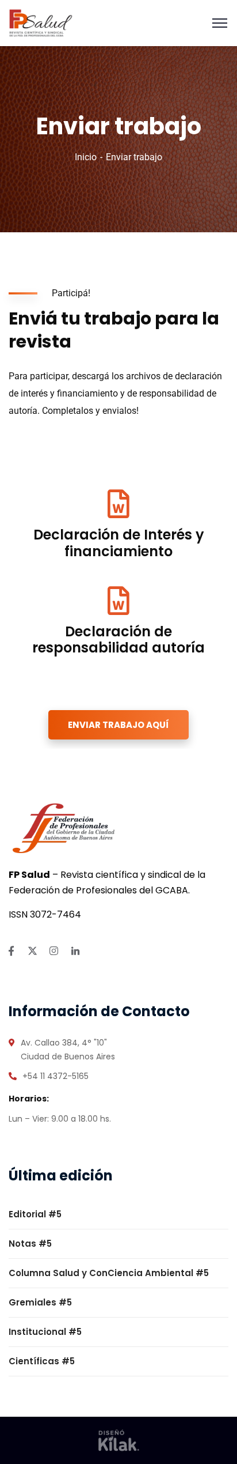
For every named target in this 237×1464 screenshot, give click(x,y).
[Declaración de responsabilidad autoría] (118, 600)
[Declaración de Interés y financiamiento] (118, 503)
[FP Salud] (41, 22)
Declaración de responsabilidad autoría (118, 640)
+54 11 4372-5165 (55, 1076)
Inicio (86, 157)
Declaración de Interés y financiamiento (118, 543)
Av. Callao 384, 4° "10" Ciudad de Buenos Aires (68, 1049)
